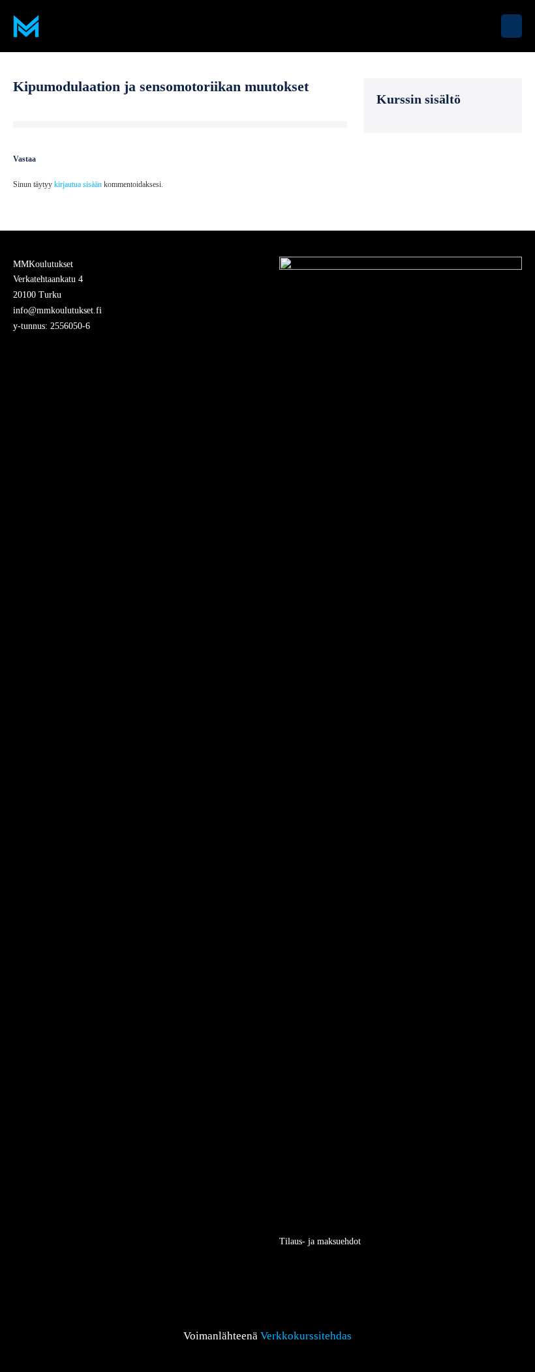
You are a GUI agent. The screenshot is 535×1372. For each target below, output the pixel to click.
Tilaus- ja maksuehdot (320, 1241)
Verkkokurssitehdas (306, 1336)
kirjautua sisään (78, 184)
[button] (485, 26)
